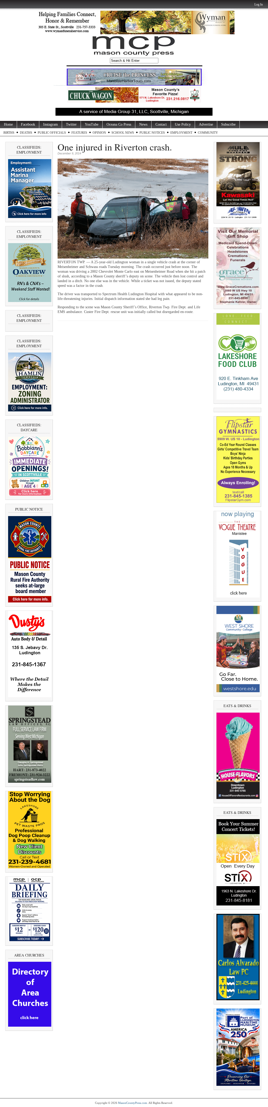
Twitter (71, 124)
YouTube (91, 124)
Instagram (50, 124)
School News (122, 133)
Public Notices (152, 133)
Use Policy (183, 124)
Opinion (99, 133)
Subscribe (228, 124)
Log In (258, 4)
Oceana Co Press (119, 124)
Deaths (26, 133)
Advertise (206, 124)
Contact (161, 124)
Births (8, 133)
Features (79, 133)
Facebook (28, 124)
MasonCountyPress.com (132, 1102)
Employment (181, 133)
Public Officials (52, 133)
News (143, 124)
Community (208, 133)
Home (8, 124)
